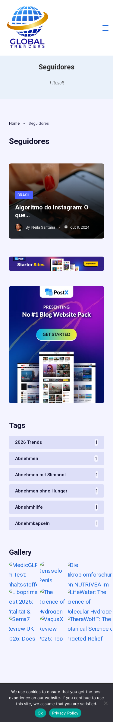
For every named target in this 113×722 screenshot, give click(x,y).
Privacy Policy (65, 713)
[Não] (105, 703)
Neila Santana (43, 227)
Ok (40, 713)
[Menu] (105, 28)
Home (14, 123)
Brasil (23, 195)
